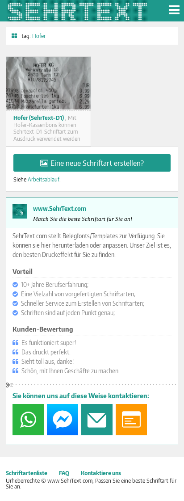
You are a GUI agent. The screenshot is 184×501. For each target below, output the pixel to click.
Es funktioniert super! (48, 342)
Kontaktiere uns (101, 472)
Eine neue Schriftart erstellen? (97, 163)
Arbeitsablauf (43, 179)
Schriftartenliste (26, 472)
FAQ (64, 472)
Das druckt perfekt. (46, 352)
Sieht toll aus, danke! (47, 361)
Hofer (39, 35)
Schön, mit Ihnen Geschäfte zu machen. (70, 371)
